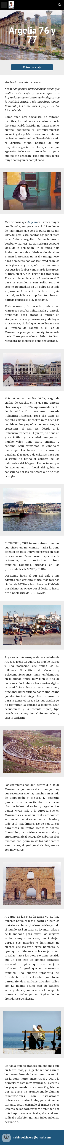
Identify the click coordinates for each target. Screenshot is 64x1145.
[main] (32, 35)
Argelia (32, 222)
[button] (4, 5)
